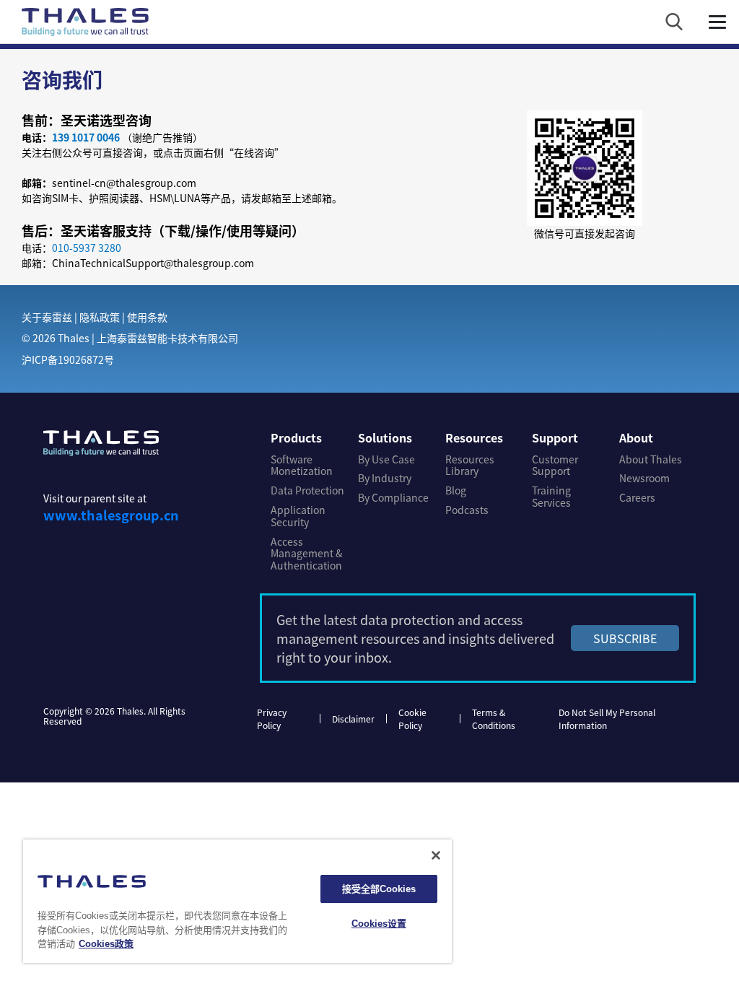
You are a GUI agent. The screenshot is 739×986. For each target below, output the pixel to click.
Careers (637, 498)
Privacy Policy (272, 718)
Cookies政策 (106, 943)
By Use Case (386, 459)
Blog (455, 490)
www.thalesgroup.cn (111, 514)
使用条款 (147, 317)
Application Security (298, 516)
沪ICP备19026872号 (68, 359)
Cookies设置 (378, 923)
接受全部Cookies (379, 889)
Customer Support (555, 465)
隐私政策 (99, 317)
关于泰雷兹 (47, 317)
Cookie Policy (412, 718)
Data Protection (307, 490)
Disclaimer (353, 718)
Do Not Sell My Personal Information (607, 718)
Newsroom (644, 478)
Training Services (551, 496)
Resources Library (469, 465)
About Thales (650, 459)
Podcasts (467, 510)
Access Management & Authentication (307, 554)
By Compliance (393, 498)
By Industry (384, 478)
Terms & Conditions (493, 718)
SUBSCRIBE (625, 638)
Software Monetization (302, 465)
